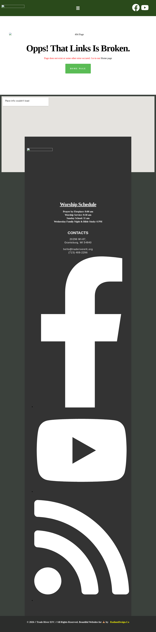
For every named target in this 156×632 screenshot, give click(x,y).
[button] (78, 8)
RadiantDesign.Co (119, 622)
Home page (106, 58)
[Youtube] (145, 7)
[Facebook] (136, 7)
